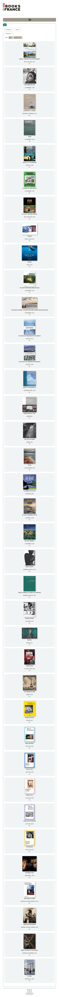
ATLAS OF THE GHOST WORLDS (29, 214)
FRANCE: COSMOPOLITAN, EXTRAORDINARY (29, 59)
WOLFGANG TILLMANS (29, 898)
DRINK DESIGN (29, 666)
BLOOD (29, 465)
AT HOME (29, 976)
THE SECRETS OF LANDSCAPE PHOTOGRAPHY (29, 361)
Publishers (8, 33)
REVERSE (29, 640)
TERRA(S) (29, 236)
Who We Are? (29, 989)
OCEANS (29, 262)
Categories (8, 29)
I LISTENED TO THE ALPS (29, 491)
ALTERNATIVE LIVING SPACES (29, 188)
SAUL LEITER (29, 769)
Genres (17, 29)
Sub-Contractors (29, 994)
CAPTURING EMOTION (29, 84)
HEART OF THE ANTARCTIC (29, 387)
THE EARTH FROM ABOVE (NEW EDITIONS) (29, 287)
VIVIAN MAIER (29, 847)
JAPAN (29, 136)
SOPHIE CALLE (29, 795)
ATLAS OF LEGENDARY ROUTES (29, 515)
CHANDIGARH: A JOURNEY (29, 110)
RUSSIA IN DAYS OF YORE (29, 413)
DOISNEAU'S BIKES (29, 717)
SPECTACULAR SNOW (29, 439)
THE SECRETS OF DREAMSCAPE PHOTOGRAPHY (29, 336)
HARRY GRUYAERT (29, 743)
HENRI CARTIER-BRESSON (29, 821)
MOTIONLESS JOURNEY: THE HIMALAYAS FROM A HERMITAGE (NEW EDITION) (29, 310)
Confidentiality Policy (29, 993)
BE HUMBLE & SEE (29, 872)
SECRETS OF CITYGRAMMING (29, 162)
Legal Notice (29, 992)
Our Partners (29, 990)
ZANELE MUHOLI (29, 566)
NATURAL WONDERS (29, 541)
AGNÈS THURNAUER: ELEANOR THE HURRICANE (29, 592)
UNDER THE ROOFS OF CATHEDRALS (29, 950)
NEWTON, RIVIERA (29, 618)
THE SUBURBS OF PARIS (29, 691)
